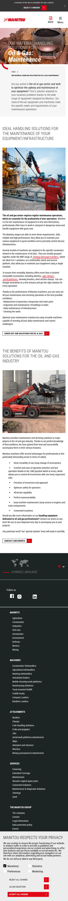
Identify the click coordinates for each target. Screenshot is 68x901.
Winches (16, 749)
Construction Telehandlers (24, 666)
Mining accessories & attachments (28, 753)
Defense (16, 641)
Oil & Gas (16, 630)
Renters (15, 645)
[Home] (14, 19)
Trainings (16, 793)
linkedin (37, 596)
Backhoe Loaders (20, 701)
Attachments (17, 711)
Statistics (37, 866)
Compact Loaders (20, 697)
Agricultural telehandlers (23, 669)
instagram (21, 596)
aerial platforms (10, 279)
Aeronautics (17, 634)
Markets (15, 612)
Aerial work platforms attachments (28, 737)
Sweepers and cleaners (23, 745)
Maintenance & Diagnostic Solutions (28, 789)
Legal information (20, 821)
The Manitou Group (20, 807)
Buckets (16, 717)
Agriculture (17, 618)
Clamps (15, 721)
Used (14, 797)
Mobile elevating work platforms (27, 681)
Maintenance (18, 777)
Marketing (37, 871)
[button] (60, 19)
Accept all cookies (18, 894)
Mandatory (13, 866)
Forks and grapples (21, 729)
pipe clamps (48, 276)
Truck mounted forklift (22, 689)
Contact (15, 817)
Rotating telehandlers (22, 673)
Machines (15, 660)
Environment (18, 638)
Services (14, 763)
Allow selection (17, 887)
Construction (18, 622)
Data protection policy (22, 824)
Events (15, 828)
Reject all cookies (18, 879)
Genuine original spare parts (25, 781)
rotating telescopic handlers (45, 257)
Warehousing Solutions (22, 685)
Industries (16, 626)
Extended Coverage (21, 773)
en (59, 566)
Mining (15, 649)
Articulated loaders (21, 677)
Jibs (14, 733)
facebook (10, 596)
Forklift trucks (18, 693)
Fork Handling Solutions (23, 725)
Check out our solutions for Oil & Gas (23, 333)
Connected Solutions (21, 785)
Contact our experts (14, 541)
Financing (16, 769)
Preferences (13, 871)
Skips (14, 741)
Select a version (31, 7)
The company (18, 813)
